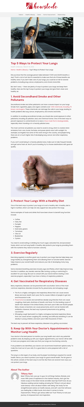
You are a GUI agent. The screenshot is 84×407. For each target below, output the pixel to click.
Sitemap (54, 404)
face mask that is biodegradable (56, 121)
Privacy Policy (47, 404)
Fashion (21, 14)
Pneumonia (19, 300)
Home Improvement (49, 14)
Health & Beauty (30, 14)
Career (39, 14)
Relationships (61, 14)
